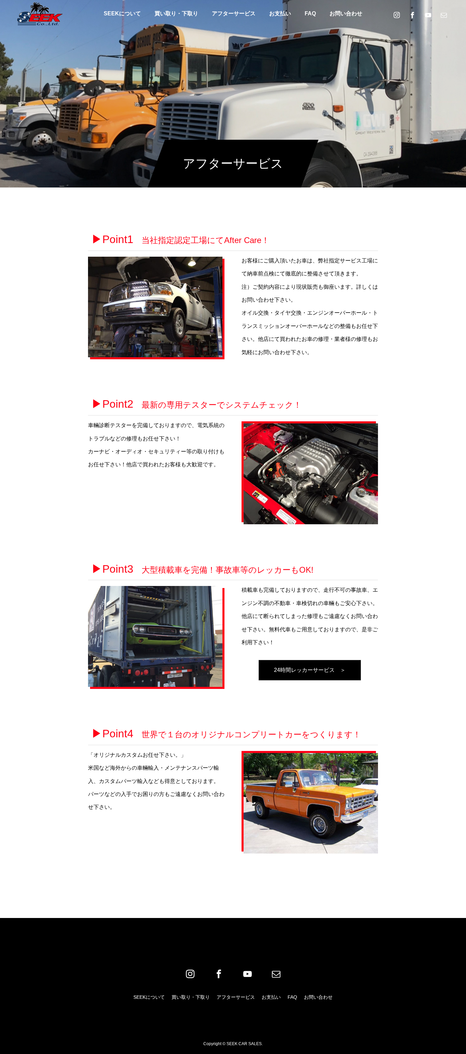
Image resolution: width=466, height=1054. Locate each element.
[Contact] (444, 14)
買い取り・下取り (176, 13)
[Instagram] (397, 14)
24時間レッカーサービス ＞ (310, 670)
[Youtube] (428, 14)
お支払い (280, 13)
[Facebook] (412, 14)
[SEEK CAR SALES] (40, 13)
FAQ (310, 13)
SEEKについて (122, 13)
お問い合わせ (346, 13)
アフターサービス (234, 13)
